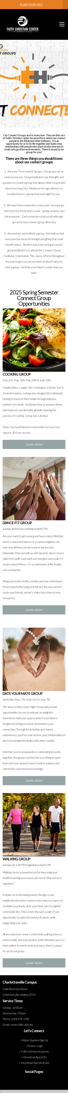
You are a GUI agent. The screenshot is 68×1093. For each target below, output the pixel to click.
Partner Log (34, 1045)
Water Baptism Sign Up (35, 1040)
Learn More (34, 444)
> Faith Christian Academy (34, 1051)
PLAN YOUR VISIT (31, 5)
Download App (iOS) (35, 1057)
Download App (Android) (35, 1062)
